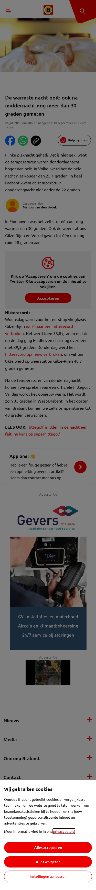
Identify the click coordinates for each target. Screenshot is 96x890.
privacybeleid (64, 831)
